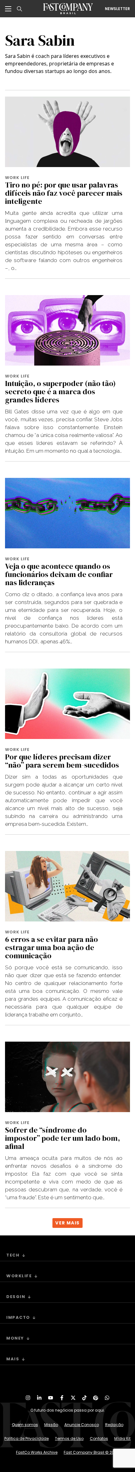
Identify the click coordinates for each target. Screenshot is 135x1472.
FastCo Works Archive (36, 1452)
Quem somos (25, 1424)
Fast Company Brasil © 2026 (91, 1452)
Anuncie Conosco (81, 1424)
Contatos (99, 1438)
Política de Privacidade (26, 1438)
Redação (114, 1424)
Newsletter (117, 8)
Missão (51, 1424)
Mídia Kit (122, 1438)
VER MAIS (67, 1223)
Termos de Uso (69, 1438)
